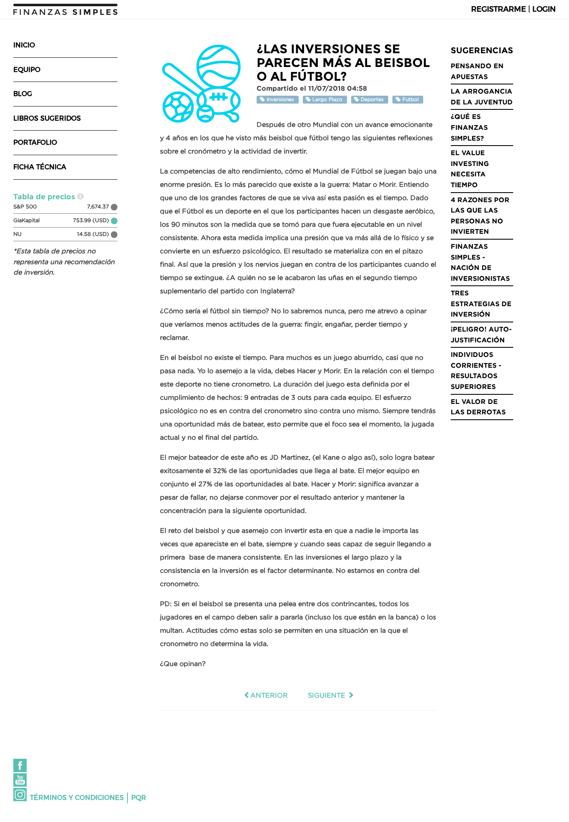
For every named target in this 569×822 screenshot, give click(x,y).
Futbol (410, 99)
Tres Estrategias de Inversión (481, 303)
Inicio (24, 45)
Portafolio (35, 142)
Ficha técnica (39, 167)
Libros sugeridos (47, 118)
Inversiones (280, 99)
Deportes (372, 99)
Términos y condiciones (77, 798)
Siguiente (327, 695)
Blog (22, 94)
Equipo (26, 70)
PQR (138, 798)
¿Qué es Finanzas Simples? (469, 127)
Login (544, 9)
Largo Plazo (327, 99)
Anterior (269, 695)
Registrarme (498, 9)
